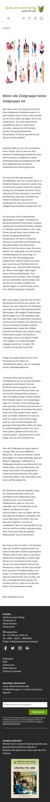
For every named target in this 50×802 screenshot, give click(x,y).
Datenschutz (9, 665)
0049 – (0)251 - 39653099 (19, 638)
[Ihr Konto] (35, 18)
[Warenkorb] (42, 18)
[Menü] (8, 18)
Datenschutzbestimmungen (12, 724)
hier (24, 750)
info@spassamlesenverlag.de (24, 641)
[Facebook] (5, 648)
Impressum (8, 659)
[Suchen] (23, 18)
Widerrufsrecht (9, 668)
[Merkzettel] (29, 18)
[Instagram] (20, 648)
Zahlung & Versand (12, 671)
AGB (5, 662)
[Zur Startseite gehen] (25, 8)
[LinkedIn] (27, 648)
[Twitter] (12, 648)
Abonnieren (38, 712)
